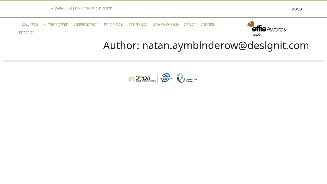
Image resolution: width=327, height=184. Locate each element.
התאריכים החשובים (86, 24)
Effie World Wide (166, 24)
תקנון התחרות (138, 24)
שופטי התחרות (114, 24)
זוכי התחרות (26, 32)
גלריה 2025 (30, 24)
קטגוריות (189, 24)
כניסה (297, 9)
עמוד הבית (208, 24)
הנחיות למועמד (58, 24)
